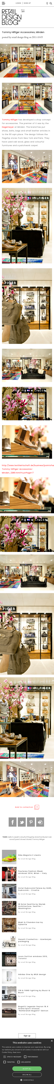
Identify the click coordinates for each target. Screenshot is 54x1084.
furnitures (43, 837)
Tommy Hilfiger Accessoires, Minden (23, 32)
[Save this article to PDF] (40, 822)
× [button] (52, 1041)
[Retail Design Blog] (27, 17)
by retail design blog (27, 859)
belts (10, 837)
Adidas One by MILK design (32, 974)
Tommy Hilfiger (10, 119)
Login (18, 3)
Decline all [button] (27, 1075)
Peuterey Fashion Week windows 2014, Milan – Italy (32, 872)
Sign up (27, 3)
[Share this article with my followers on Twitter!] (22, 822)
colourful (22, 837)
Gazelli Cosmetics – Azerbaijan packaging (35, 940)
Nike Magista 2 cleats (29, 855)
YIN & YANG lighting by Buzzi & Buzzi (34, 991)
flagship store (33, 837)
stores (28, 839)
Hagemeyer (8, 127)
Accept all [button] (27, 1069)
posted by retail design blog (15, 37)
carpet (15, 837)
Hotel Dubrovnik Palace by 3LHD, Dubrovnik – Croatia (35, 889)
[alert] (27, 1061)
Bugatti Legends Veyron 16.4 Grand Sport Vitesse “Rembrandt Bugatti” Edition (33, 1008)
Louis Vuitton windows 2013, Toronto (33, 957)
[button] (4, 1056)
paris (17, 839)
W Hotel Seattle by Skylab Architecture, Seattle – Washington (31, 906)
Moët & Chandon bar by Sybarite (30, 923)
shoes (22, 839)
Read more (17, 1052)
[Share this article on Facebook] (13, 822)
